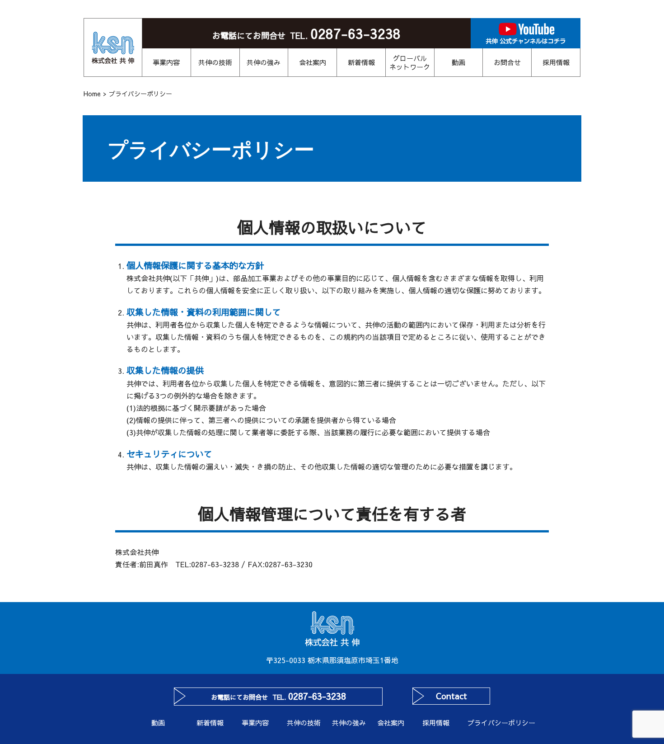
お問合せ (507, 62)
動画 (458, 62)
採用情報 (556, 62)
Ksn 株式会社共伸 (113, 47)
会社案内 (312, 62)
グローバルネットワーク (409, 62)
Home (92, 93)
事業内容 (166, 62)
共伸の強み (264, 62)
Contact (451, 696)
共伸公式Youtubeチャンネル (525, 33)
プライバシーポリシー (490, 722)
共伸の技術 (215, 62)
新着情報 (361, 62)
